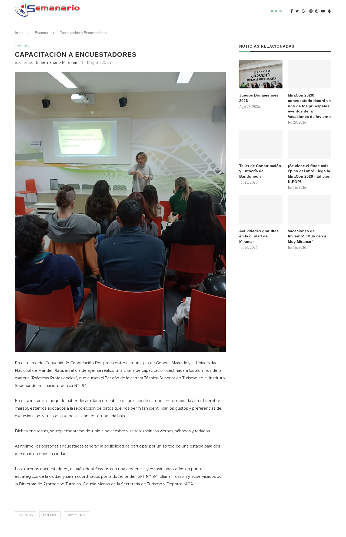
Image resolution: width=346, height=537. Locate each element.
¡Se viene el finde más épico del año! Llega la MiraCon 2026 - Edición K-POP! (309, 174)
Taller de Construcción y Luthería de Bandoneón (260, 171)
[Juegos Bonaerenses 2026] (260, 74)
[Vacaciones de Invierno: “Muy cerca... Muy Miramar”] (309, 209)
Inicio (276, 11)
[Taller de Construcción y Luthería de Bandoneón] (260, 144)
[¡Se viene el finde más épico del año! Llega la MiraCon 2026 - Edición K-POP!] (309, 144)
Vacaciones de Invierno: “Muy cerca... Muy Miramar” (309, 236)
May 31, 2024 (76, 515)
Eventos (41, 33)
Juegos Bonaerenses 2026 (258, 98)
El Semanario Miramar (56, 62)
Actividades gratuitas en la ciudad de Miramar (259, 236)
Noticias (50, 515)
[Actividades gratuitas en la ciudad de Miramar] (260, 209)
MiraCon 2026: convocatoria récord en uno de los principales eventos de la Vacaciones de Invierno (309, 105)
